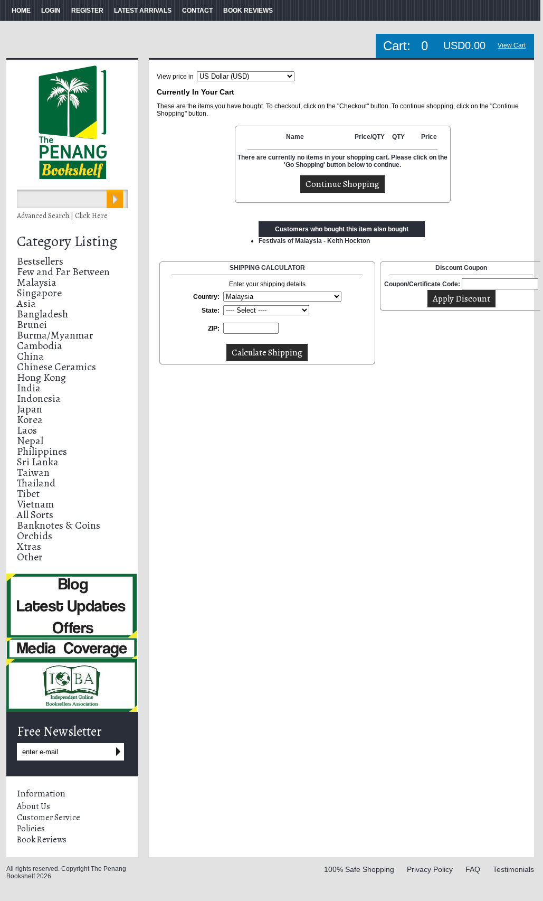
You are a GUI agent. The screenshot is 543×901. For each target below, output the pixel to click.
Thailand (36, 483)
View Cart (512, 45)
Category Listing (67, 241)
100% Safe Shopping (359, 869)
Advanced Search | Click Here (62, 216)
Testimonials (513, 869)
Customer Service (48, 817)
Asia (26, 303)
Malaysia (36, 282)
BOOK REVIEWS (248, 10)
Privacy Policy (430, 869)
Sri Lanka (38, 462)
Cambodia (39, 346)
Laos (27, 430)
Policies (31, 828)
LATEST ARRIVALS (143, 10)
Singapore (39, 293)
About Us (33, 806)
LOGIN (51, 10)
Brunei (32, 324)
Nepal (30, 441)
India (29, 388)
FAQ (472, 869)
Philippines (42, 451)
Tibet (28, 493)
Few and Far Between (63, 272)
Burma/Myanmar (55, 335)
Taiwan (33, 472)
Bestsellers (40, 261)
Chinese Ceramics (56, 367)
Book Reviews (41, 840)
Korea (30, 419)
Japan (29, 409)
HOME (21, 10)
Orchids (34, 536)
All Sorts (35, 515)
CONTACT (197, 10)
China (30, 356)
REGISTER (87, 10)
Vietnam (35, 504)
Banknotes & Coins (58, 525)
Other (30, 557)
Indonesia (39, 398)
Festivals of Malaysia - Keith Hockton (314, 241)
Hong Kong (41, 377)
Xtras (29, 546)
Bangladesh (42, 314)
